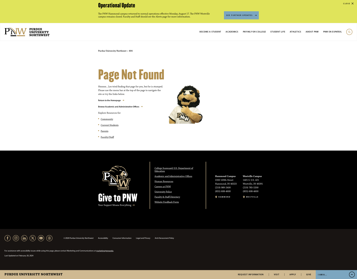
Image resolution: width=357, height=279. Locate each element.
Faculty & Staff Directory (167, 196)
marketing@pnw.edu (104, 251)
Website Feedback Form (167, 202)
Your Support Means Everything (114, 205)
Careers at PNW (163, 186)
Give (308, 274)
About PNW (312, 31)
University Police (163, 191)
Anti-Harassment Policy (164, 238)
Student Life (277, 31)
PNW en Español (332, 31)
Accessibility (103, 238)
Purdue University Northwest (33, 274)
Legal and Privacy (143, 238)
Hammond (224, 197)
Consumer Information (122, 238)
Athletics (295, 31)
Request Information (251, 274)
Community (107, 119)
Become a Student (210, 31)
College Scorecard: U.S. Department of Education (174, 170)
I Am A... (322, 274)
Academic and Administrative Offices (173, 176)
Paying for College (254, 31)
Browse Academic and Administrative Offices (118, 106)
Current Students (110, 125)
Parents (104, 131)
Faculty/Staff (107, 137)
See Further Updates (239, 15)
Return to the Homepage (109, 100)
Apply (293, 274)
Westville (252, 197)
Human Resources (164, 181)
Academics (232, 31)
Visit (276, 274)
